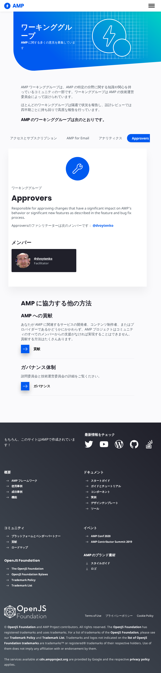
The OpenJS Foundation (28, 568)
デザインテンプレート (104, 503)
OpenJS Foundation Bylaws (30, 574)
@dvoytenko (103, 225)
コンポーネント (100, 492)
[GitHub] (134, 444)
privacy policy (140, 659)
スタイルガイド (100, 563)
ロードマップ (20, 547)
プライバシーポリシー (119, 616)
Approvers (140, 138)
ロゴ (93, 568)
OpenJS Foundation (22, 627)
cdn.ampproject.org (53, 659)
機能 (14, 497)
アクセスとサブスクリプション (33, 138)
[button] (151, 6)
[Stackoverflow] (149, 444)
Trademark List (22, 585)
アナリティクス (110, 138)
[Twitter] (89, 444)
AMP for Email (78, 138)
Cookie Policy (145, 616)
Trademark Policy (23, 580)
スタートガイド (100, 480)
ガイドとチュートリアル (106, 486)
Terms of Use (93, 616)
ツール (95, 508)
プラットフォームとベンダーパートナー (36, 536)
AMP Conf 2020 (100, 536)
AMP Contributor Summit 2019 (111, 542)
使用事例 (17, 486)
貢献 (14, 542)
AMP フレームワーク (24, 480)
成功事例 (17, 492)
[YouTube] (104, 444)
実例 (93, 497)
